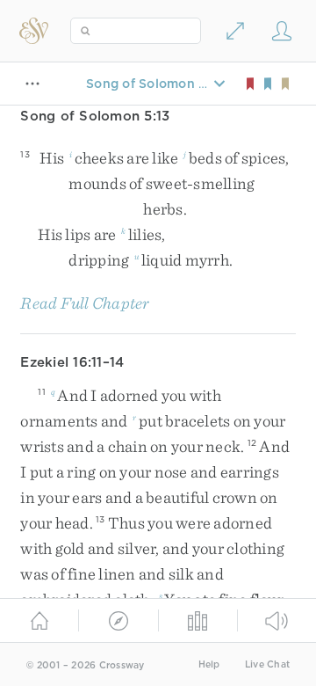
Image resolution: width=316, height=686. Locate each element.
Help (209, 664)
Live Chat (267, 664)
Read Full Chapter (84, 303)
